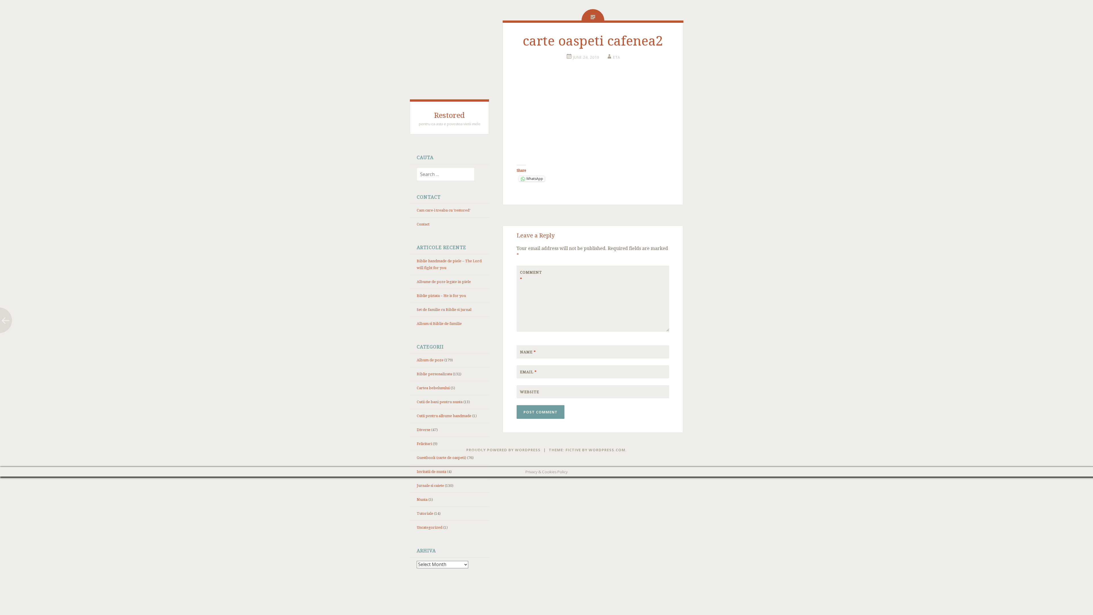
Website (529, 392)
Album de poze (430, 360)
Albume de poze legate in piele (444, 282)
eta (616, 57)
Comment (531, 275)
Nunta (422, 499)
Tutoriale (425, 513)
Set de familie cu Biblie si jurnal (444, 310)
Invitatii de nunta (431, 472)
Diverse (423, 430)
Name (528, 352)
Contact (423, 224)
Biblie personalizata (434, 374)
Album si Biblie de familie (439, 323)
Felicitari (424, 444)
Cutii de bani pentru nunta (440, 402)
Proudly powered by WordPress (503, 449)
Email (528, 372)
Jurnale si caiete (430, 485)
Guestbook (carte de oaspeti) (441, 458)
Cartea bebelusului (433, 388)
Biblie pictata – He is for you (441, 296)
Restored (449, 115)
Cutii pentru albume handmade (444, 416)
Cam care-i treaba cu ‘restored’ (443, 210)
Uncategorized (429, 527)
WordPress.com (607, 449)
